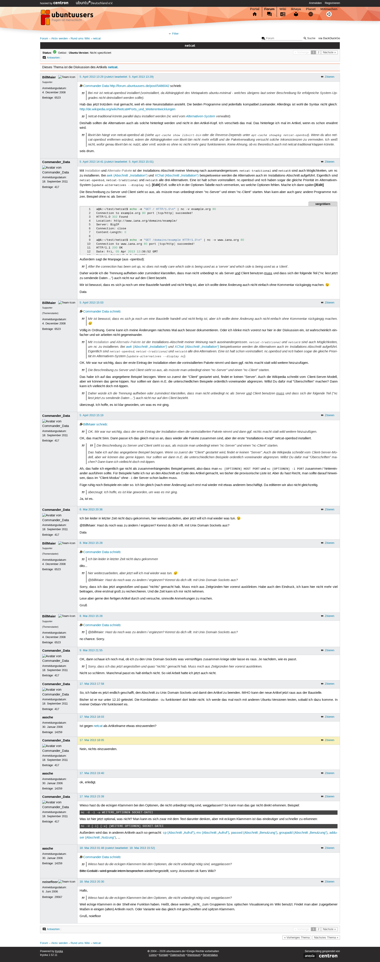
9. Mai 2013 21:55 (91, 650)
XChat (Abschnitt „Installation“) (177, 176)
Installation (92, 171)
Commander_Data (56, 162)
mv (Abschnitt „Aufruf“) (212, 833)
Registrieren (332, 3)
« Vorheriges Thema (297, 937)
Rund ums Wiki (80, 38)
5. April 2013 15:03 (91, 302)
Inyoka (59, 951)
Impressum (194, 955)
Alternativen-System (200, 116)
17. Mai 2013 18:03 (92, 717)
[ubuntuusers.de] (67, 19)
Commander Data (96, 86)
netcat (97, 38)
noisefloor (50, 882)
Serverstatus (210, 955)
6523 (58, 97)
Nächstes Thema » (326, 937)
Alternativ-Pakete (119, 171)
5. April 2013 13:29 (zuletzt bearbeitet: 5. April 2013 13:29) (116, 77)
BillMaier (49, 77)
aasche (47, 717)
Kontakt (163, 955)
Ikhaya (296, 9)
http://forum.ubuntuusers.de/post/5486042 (139, 86)
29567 (58, 897)
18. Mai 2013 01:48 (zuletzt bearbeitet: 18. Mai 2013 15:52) (117, 848)
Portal (254, 9)
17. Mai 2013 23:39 (92, 796)
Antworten (53, 57)
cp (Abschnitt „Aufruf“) (179, 833)
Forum (269, 9)
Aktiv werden (59, 38)
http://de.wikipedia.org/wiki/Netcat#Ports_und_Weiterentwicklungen (127, 109)
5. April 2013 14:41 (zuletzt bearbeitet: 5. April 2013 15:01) (116, 162)
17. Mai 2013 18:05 (92, 740)
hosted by (46, 3)
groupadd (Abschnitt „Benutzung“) (303, 833)
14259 (58, 732)
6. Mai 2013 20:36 (91, 509)
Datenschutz (177, 955)
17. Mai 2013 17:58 (92, 684)
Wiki (283, 9)
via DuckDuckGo (329, 38)
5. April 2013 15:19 (91, 415)
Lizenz (153, 955)
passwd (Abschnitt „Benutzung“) (254, 833)
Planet (311, 9)
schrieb (115, 312)
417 (57, 187)
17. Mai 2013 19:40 (92, 773)
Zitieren (329, 77)
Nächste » (329, 52)
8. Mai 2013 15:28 (91, 543)
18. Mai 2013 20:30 (92, 881)
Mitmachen (328, 9)
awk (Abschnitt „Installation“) (127, 176)
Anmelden (315, 3)
